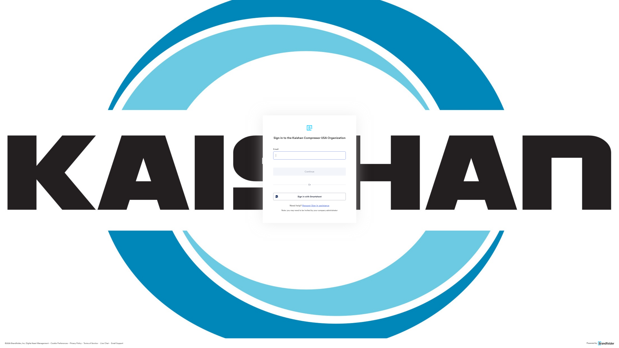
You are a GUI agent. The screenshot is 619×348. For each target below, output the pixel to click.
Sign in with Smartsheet (310, 196)
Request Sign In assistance (315, 205)
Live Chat (104, 343)
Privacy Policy (76, 343)
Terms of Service (91, 343)
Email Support (117, 343)
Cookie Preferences (59, 343)
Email (275, 149)
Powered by (592, 343)
